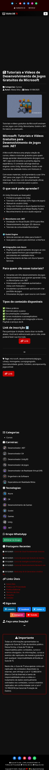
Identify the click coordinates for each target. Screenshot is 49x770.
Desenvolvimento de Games (20, 505)
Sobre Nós (10, 584)
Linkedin (11, 609)
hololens (28, 364)
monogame (15, 361)
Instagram (18, 615)
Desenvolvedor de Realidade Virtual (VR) (25, 470)
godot (20, 364)
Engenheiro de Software (18, 476)
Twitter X (40, 609)
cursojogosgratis (28, 361)
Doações (10, 595)
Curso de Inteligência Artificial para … (28, 561)
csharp (6, 361)
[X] (16, 3)
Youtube (33, 615)
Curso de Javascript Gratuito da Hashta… (29, 558)
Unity (10, 522)
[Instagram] (32, 3)
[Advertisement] (24, 43)
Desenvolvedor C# (16, 453)
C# (9, 499)
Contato (9, 597)
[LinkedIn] (24, 3)
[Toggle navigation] (46, 13)
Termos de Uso (12, 592)
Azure (10, 493)
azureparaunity (39, 364)
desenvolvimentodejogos (30, 358)
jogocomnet (8, 367)
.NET (10, 528)
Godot (10, 510)
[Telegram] (12, 3)
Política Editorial (13, 589)
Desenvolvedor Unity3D (18, 459)
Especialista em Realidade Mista (21, 482)
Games (11, 516)
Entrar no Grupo (13, 540)
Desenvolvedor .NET (16, 448)
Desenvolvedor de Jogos (18, 465)
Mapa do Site (39, 765)
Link (25, 341)
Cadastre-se (20, 8)
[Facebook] (28, 3)
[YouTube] (20, 3)
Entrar (32, 8)
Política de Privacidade (16, 587)
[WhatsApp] (36, 3)
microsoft (14, 358)
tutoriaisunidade (10, 364)
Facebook (25, 609)
